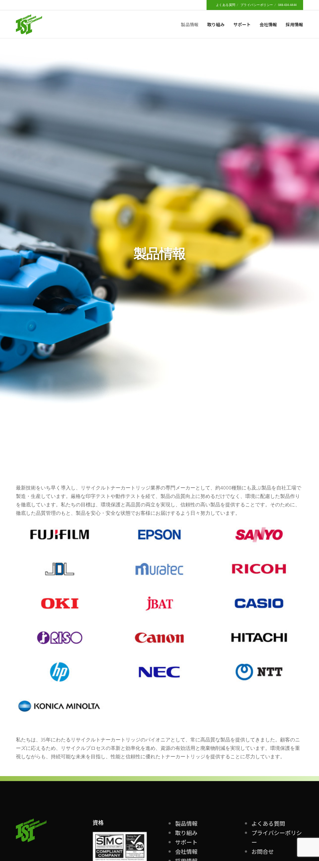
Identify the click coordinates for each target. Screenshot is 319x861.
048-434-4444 (287, 4)
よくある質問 (226, 4)
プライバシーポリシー (256, 4)
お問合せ (262, 851)
